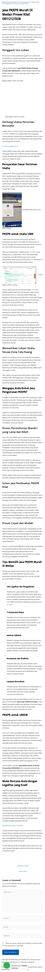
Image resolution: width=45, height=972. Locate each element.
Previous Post (22, 866)
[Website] (22, 936)
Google (9, 604)
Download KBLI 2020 (10, 146)
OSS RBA (5, 134)
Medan (12, 322)
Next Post (23, 871)
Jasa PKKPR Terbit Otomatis (12, 826)
